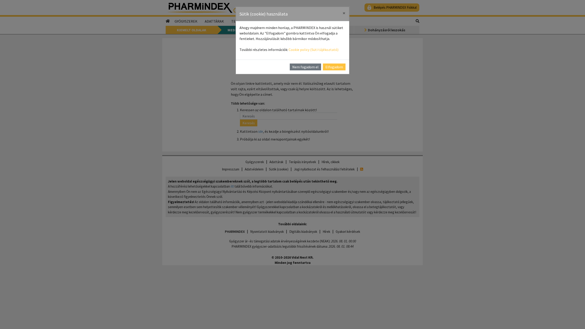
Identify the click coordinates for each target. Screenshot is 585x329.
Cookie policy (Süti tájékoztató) (313, 49)
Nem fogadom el (305, 67)
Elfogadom (334, 67)
